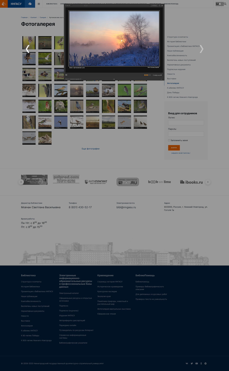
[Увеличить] (159, 5)
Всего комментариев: (73, 79)
